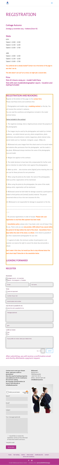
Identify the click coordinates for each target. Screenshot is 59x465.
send (49, 351)
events (23, 454)
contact (47, 454)
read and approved (13, 291)
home (9, 454)
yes (8, 332)
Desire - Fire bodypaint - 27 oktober (17, 280)
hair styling (16, 454)
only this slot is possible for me (16, 308)
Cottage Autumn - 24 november (16, 278)
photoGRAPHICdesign (43, 463)
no (8, 334)
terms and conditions (28, 456)
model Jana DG (39, 454)
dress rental (30, 454)
